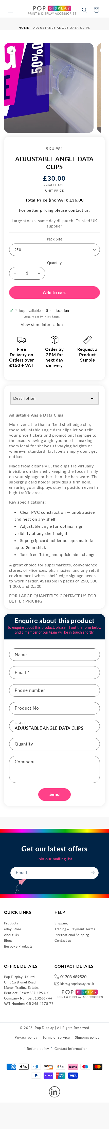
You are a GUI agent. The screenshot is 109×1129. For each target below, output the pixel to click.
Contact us (63, 940)
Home (24, 27)
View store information (42, 324)
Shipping (61, 923)
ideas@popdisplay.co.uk (77, 983)
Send (54, 794)
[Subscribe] (93, 873)
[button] (10, 10)
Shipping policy (87, 1037)
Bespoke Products (18, 946)
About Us (11, 935)
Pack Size (54, 239)
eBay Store (12, 929)
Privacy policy (26, 1037)
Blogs (8, 940)
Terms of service (56, 1037)
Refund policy (38, 1049)
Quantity (54, 263)
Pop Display (44, 1028)
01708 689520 (73, 976)
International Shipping (72, 935)
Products (11, 923)
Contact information (71, 1049)
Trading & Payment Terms (75, 929)
